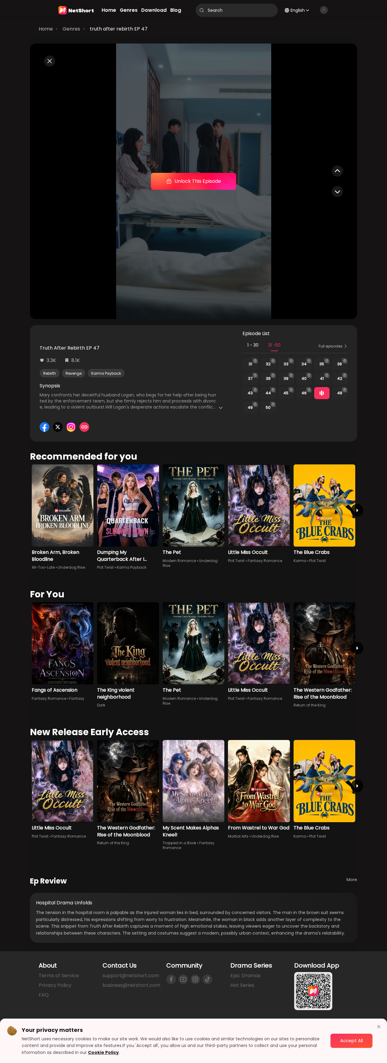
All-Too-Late (43, 567)
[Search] (201, 10)
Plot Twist (105, 567)
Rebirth (49, 373)
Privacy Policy (55, 985)
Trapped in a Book (179, 842)
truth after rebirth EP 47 (119, 28)
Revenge (74, 373)
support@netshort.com (130, 975)
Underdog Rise (71, 567)
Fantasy (76, 698)
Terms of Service (59, 975)
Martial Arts (238, 836)
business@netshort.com (131, 985)
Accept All (351, 1040)
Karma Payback (106, 373)
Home (46, 28)
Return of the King (310, 705)
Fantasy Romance (265, 560)
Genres (71, 28)
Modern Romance (179, 560)
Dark (101, 705)
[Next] (357, 510)
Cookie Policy (103, 1052)
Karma (300, 560)
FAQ (44, 994)
